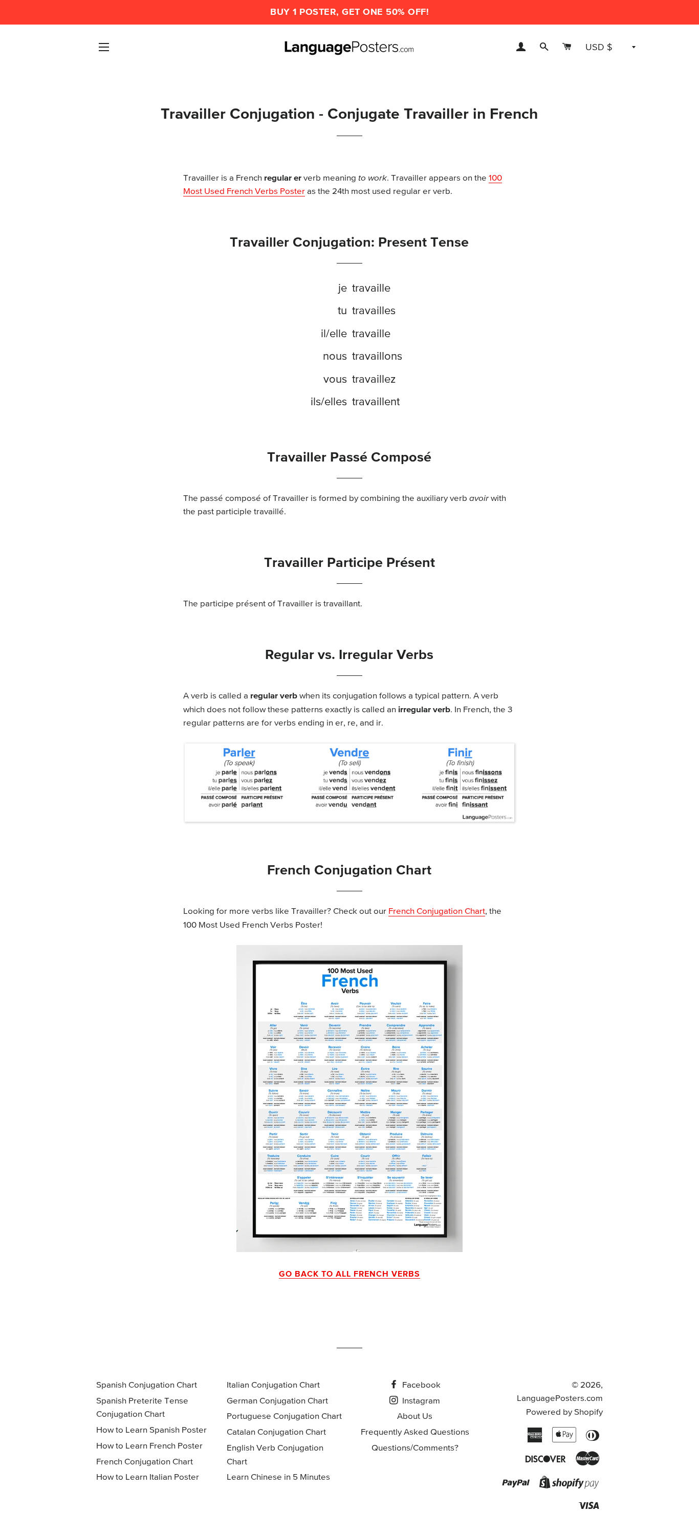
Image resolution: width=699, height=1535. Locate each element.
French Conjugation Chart (436, 911)
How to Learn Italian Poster (147, 1477)
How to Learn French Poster (149, 1446)
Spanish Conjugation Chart (146, 1385)
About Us (414, 1416)
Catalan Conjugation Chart (276, 1432)
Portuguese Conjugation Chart (284, 1416)
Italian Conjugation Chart (273, 1385)
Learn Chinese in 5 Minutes (278, 1477)
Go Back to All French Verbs (349, 1274)
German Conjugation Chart (277, 1401)
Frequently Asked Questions (415, 1432)
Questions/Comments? (415, 1448)
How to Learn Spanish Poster (151, 1430)
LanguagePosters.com (560, 1398)
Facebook (420, 1385)
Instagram (420, 1401)
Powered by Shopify (564, 1412)
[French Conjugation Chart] (349, 1098)
